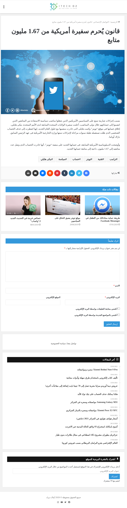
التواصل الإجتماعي (101, 22)
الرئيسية (114, 22)
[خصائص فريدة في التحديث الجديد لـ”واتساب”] (23, 205)
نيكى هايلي (46, 159)
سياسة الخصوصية (58, 343)
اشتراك (114, 476)
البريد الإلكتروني (112, 297)
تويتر (88, 159)
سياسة (62, 159)
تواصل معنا (71, 343)
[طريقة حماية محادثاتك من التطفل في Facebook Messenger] (102, 205)
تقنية (100, 159)
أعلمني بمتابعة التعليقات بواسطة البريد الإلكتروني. (96, 309)
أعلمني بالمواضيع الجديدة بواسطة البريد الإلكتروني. (95, 315)
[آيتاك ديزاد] (63, 6)
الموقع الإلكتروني (53, 297)
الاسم (117, 285)
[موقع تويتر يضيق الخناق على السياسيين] (62, 205)
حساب (75, 159)
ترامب (113, 159)
